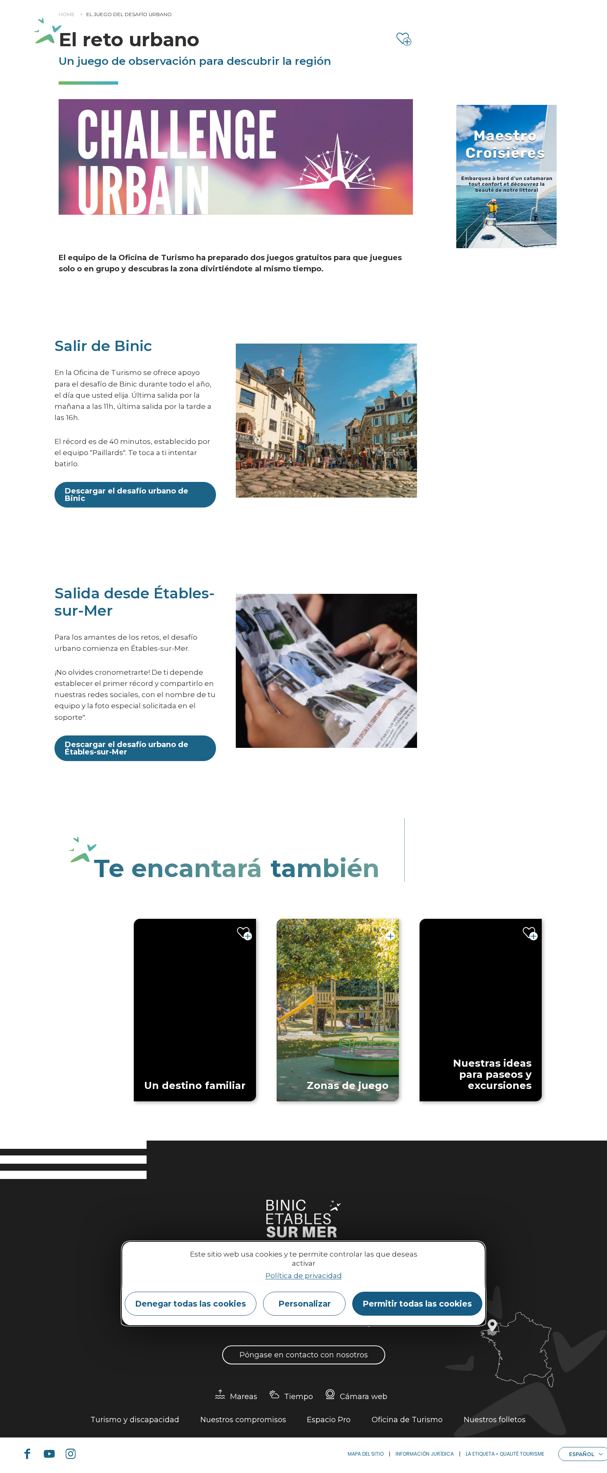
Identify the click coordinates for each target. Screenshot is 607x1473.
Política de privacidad (304, 1275)
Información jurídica (425, 1453)
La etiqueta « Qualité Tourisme (505, 1453)
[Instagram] (74, 1454)
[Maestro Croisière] (506, 176)
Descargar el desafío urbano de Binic (126, 494)
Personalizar (304, 1304)
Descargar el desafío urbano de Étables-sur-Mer (126, 748)
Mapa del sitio (366, 1453)
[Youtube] (52, 1454)
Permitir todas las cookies (417, 1304)
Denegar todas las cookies (190, 1304)
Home (67, 14)
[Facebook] (30, 1454)
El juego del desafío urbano (129, 14)
